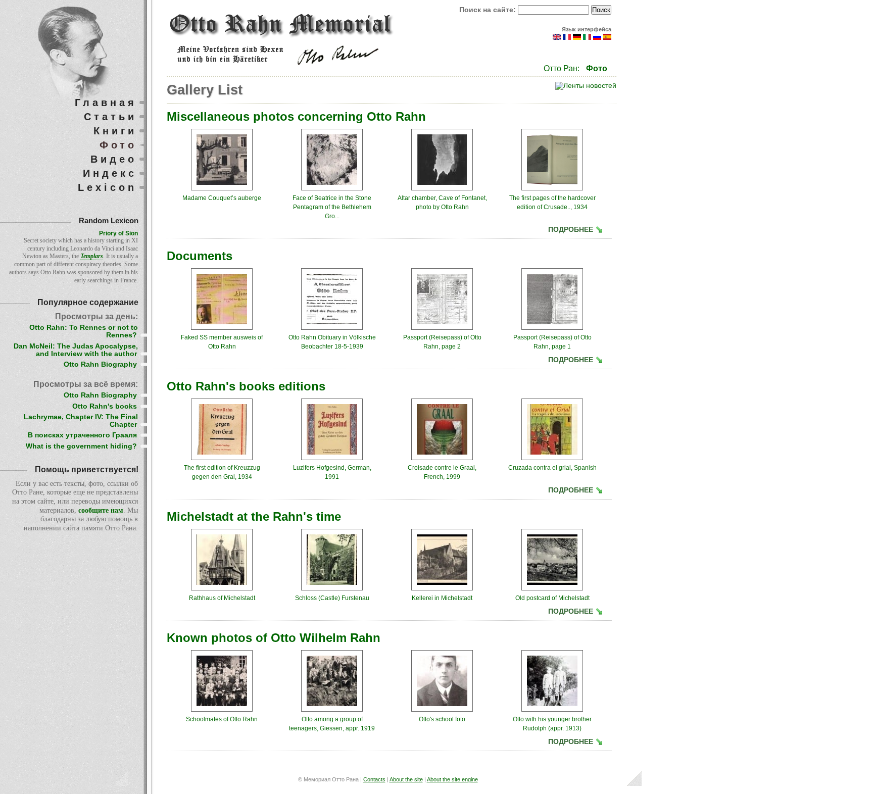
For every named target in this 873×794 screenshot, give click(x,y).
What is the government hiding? (81, 446)
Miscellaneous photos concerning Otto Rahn (296, 116)
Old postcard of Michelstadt (552, 598)
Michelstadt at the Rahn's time (254, 516)
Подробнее (570, 229)
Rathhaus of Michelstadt (222, 598)
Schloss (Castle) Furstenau (332, 598)
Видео (113, 159)
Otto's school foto (442, 719)
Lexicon (107, 187)
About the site (406, 779)
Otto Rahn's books (104, 406)
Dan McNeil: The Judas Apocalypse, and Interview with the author (76, 350)
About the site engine (452, 779)
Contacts (374, 779)
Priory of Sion (118, 233)
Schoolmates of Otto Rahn (222, 719)
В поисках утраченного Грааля (82, 435)
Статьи (110, 116)
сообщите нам (100, 510)
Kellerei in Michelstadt (442, 598)
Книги (115, 130)
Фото (596, 68)
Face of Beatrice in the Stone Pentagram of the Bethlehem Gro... (332, 207)
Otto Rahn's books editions (246, 386)
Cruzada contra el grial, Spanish (552, 467)
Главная (106, 102)
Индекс (110, 173)
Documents (199, 256)
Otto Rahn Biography (100, 364)
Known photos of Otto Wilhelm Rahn (273, 637)
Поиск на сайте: (488, 10)
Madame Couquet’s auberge (221, 198)
